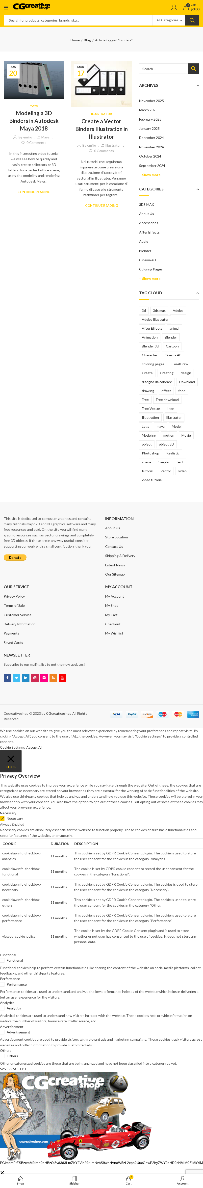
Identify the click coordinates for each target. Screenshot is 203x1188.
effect (166, 391)
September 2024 (152, 165)
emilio (27, 137)
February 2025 (150, 119)
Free (145, 399)
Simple (163, 462)
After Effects (149, 232)
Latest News (115, 565)
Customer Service (17, 615)
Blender (145, 251)
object (147, 444)
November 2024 (151, 147)
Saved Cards (13, 642)
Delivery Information (19, 624)
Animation (150, 337)
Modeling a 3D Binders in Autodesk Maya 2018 (34, 121)
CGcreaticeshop (59, 713)
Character (149, 355)
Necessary (15, 818)
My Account (114, 596)
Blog (87, 40)
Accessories (148, 223)
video (182, 471)
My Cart (111, 615)
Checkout (113, 624)
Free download (167, 399)
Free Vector (151, 408)
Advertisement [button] (12, 1027)
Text (179, 462)
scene (146, 462)
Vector (165, 471)
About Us (146, 213)
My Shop (112, 605)
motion (168, 435)
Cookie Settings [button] (12, 747)
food (181, 391)
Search (192, 20)
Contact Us (114, 546)
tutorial (147, 471)
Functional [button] (8, 955)
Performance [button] (10, 979)
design (186, 373)
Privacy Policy (14, 596)
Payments (11, 633)
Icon (170, 408)
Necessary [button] (8, 813)
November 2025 (151, 101)
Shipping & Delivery (120, 556)
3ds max (159, 310)
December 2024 (151, 137)
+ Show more (149, 175)
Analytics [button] (7, 1003)
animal (174, 328)
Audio (143, 241)
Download (187, 382)
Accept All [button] (34, 747)
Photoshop (150, 453)
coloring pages (153, 364)
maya (161, 426)
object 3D (166, 444)
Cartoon (172, 346)
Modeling (149, 435)
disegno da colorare (157, 382)
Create (147, 373)
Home (75, 40)
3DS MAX (146, 204)
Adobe (178, 310)
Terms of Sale (14, 605)
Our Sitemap (115, 574)
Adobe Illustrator (155, 319)
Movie (186, 435)
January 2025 (149, 128)
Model (176, 426)
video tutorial (152, 480)
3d (144, 310)
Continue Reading (34, 192)
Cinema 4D (147, 260)
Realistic (172, 453)
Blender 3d (150, 346)
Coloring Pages (151, 269)
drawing (148, 391)
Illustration (150, 417)
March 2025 (148, 110)
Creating (167, 373)
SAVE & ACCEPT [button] (13, 1069)
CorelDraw (180, 364)
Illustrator (101, 114)
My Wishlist (114, 633)
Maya (33, 105)
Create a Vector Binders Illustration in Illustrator (101, 129)
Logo (146, 426)
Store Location (116, 537)
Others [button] (5, 1050)
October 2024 (150, 156)
